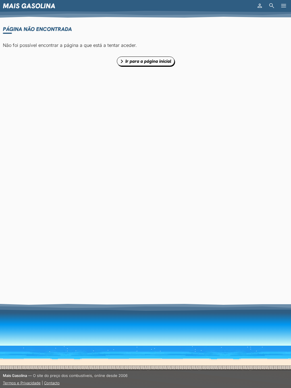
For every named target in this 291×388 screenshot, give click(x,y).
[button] (259, 5)
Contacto (52, 383)
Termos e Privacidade (22, 383)
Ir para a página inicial (148, 61)
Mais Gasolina (29, 5)
